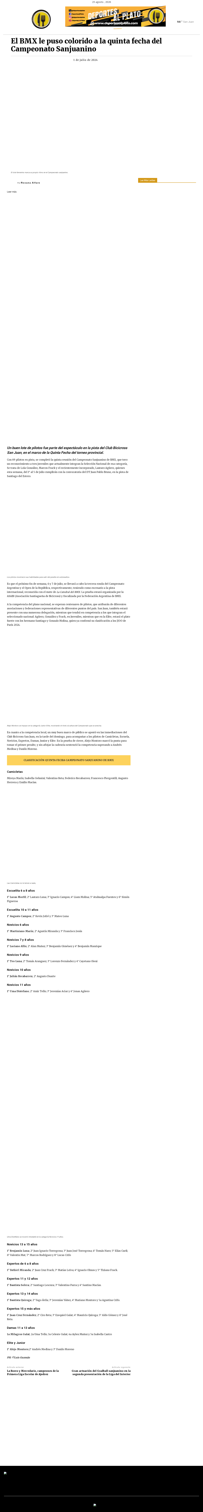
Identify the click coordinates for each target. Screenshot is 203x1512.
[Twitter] (187, 17)
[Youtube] (192, 17)
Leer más (11, 191)
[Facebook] (176, 17)
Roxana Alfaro (30, 182)
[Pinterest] (123, 61)
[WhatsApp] (130, 61)
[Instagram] (181, 17)
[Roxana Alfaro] (12, 182)
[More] (137, 61)
